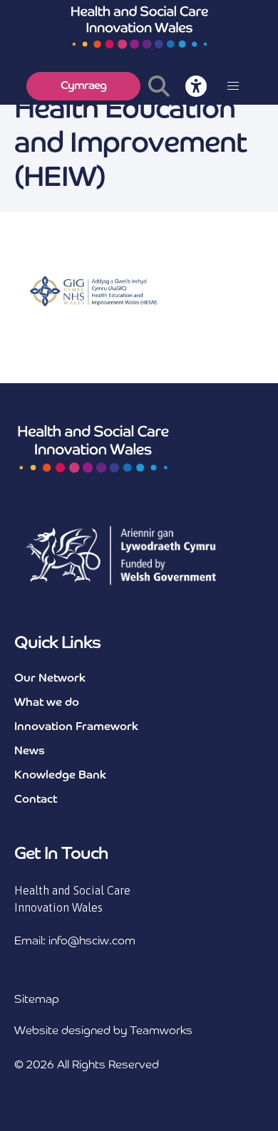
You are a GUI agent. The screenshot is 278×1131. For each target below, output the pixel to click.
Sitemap (36, 1000)
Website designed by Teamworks (103, 1031)
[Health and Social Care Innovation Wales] (139, 26)
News (29, 751)
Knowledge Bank (60, 775)
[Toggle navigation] (233, 86)
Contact (35, 800)
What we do (46, 703)
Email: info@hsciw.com (74, 941)
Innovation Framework (76, 727)
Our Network (50, 678)
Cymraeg (83, 86)
